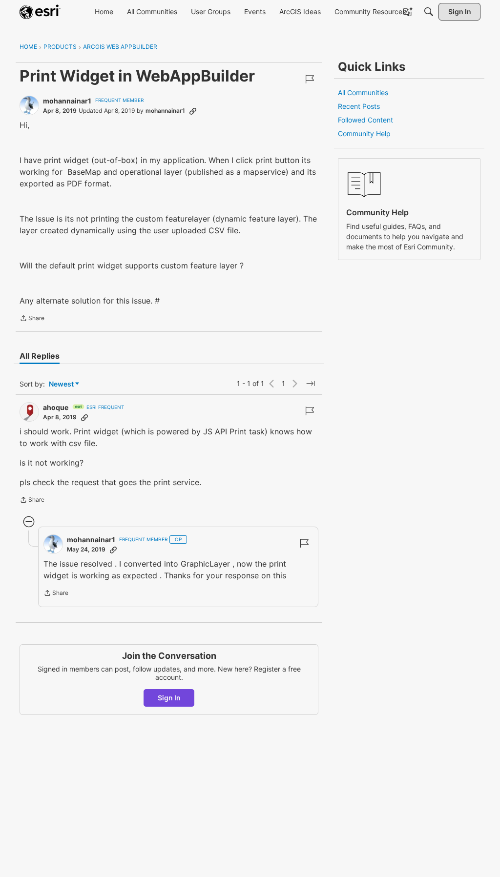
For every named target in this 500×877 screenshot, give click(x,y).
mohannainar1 (67, 101)
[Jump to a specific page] (310, 383)
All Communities (363, 92)
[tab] (39, 355)
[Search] (429, 11)
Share (32, 319)
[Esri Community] (40, 11)
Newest (61, 384)
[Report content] (309, 79)
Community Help (364, 133)
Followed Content (365, 120)
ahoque (55, 407)
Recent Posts (359, 106)
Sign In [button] (169, 697)
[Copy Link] (193, 110)
